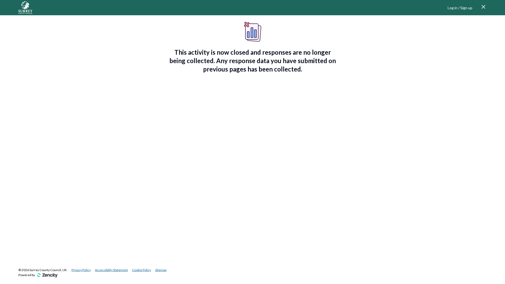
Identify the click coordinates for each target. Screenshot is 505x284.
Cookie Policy (141, 270)
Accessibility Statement (111, 270)
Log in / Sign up (460, 8)
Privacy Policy (81, 270)
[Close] (483, 8)
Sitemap (160, 270)
